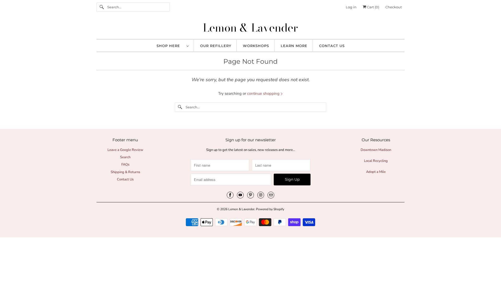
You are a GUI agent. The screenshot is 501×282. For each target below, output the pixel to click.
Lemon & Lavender (241, 209)
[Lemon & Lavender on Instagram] (260, 195)
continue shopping (264, 93)
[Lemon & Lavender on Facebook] (230, 195)
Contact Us (332, 46)
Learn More (294, 46)
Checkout (393, 7)
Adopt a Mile (376, 171)
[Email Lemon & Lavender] (270, 195)
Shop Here (170, 46)
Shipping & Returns (125, 172)
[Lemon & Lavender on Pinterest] (250, 195)
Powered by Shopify (270, 209)
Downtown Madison (376, 150)
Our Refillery (215, 46)
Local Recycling (376, 160)
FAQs (125, 164)
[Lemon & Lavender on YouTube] (240, 195)
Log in (351, 7)
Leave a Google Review (125, 150)
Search (125, 157)
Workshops (256, 46)
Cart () (372, 7)
